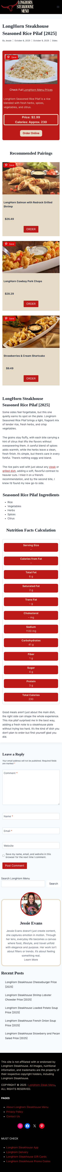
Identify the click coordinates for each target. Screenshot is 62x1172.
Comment (11, 773)
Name (8, 816)
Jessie (8, 40)
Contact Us (13, 1116)
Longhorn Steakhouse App (22, 1147)
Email (8, 830)
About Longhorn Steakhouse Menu (27, 1107)
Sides (54, 40)
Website (9, 845)
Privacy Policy (14, 1111)
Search (53, 883)
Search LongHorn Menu (15, 878)
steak (52, 466)
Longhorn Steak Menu (41, 1084)
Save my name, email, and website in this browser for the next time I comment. (28, 856)
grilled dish (9, 470)
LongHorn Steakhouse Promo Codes (28, 1161)
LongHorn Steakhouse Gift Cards (26, 1156)
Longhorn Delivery (17, 1152)
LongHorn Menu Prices (38, 89)
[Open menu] (58, 7)
